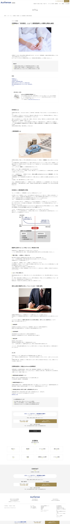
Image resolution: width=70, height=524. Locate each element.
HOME (5, 15)
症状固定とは (14, 78)
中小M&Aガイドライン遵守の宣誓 (61, 510)
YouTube (14, 505)
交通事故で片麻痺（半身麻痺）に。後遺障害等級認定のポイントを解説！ (27, 67)
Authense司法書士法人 (35, 500)
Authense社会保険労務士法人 (14, 500)
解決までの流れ (40, 3)
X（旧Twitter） (6, 505)
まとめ (13, 85)
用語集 (63, 3)
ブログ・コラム (9, 15)
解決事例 (56, 3)
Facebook (10, 505)
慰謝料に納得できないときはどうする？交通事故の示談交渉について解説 (27, 68)
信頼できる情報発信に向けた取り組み (61, 512)
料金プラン (45, 3)
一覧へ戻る (36, 431)
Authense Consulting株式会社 (55, 500)
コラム (60, 3)
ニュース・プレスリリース (44, 510)
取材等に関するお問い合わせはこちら (34, 99)
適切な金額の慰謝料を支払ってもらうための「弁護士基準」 (22, 84)
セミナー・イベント (43, 511)
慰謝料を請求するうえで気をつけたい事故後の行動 (21, 82)
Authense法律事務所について (45, 505)
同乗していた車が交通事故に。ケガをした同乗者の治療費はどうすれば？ (27, 402)
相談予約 (67, 1)
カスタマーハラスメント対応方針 (61, 514)
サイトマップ (58, 516)
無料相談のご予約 (15, 394)
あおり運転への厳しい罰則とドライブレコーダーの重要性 (24, 401)
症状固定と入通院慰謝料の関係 (17, 81)
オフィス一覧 (32, 505)
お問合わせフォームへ (52, 522)
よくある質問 (67, 3)
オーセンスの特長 (51, 3)
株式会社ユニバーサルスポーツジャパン (14, 501)
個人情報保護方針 (59, 505)
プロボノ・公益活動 (59, 515)
